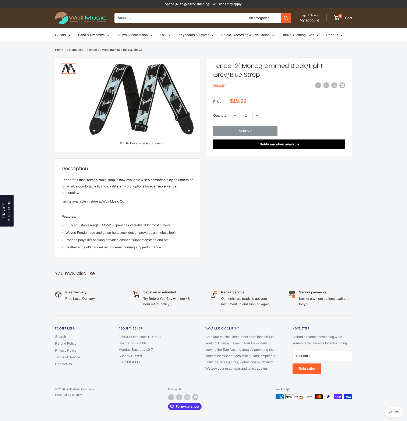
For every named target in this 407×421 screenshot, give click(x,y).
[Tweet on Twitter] (334, 85)
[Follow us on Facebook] (171, 397)
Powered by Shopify (68, 394)
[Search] (286, 18)
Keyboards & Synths (193, 35)
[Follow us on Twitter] (179, 397)
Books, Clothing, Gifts (298, 35)
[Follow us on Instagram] (187, 397)
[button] (7, 211)
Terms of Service (67, 357)
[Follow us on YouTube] (195, 397)
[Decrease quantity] (234, 115)
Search (60, 336)
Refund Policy (65, 343)
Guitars (60, 35)
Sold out (245, 131)
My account (309, 20)
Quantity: (220, 115)
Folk (163, 35)
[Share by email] (342, 85)
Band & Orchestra (91, 35)
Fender (219, 85)
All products (75, 49)
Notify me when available (279, 144)
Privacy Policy (66, 350)
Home (59, 49)
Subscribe (307, 368)
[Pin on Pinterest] (326, 85)
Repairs (332, 35)
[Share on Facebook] (318, 85)
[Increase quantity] (257, 115)
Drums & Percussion (132, 35)
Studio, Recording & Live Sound (245, 35)
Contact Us (63, 364)
